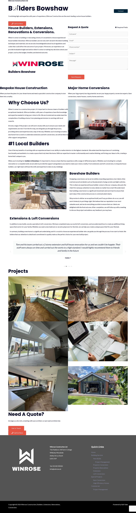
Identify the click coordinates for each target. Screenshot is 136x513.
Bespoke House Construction (23, 88)
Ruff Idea (124, 504)
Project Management (102, 462)
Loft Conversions (99, 474)
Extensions (97, 471)
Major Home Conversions (89, 88)
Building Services (73, 11)
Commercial (104, 11)
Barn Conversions (99, 480)
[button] (121, 11)
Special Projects (89, 11)
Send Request (76, 77)
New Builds (97, 458)
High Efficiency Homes (101, 483)
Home (62, 11)
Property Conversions (100, 465)
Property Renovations (100, 468)
